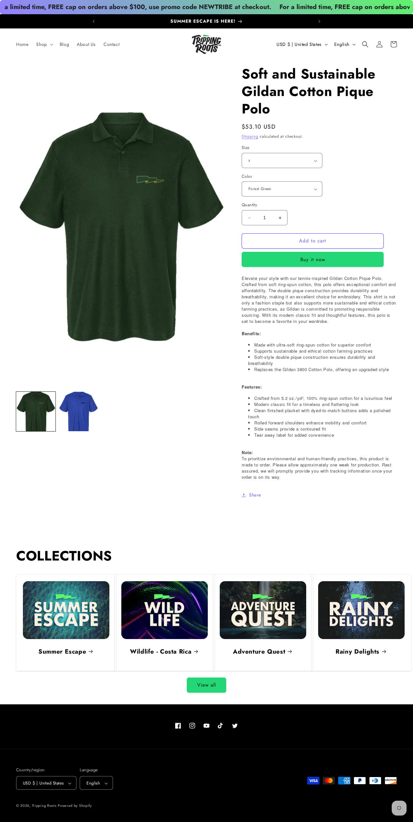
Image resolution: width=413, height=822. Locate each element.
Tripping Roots (44, 805)
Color (247, 176)
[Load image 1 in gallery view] (35, 411)
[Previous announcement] (93, 21)
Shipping (250, 136)
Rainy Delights (357, 652)
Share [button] (255, 495)
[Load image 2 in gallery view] (78, 411)
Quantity (249, 205)
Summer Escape (62, 652)
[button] (43, 44)
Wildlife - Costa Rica (160, 652)
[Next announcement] (319, 21)
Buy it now (312, 259)
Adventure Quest (259, 652)
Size (246, 148)
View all (206, 685)
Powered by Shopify (75, 805)
